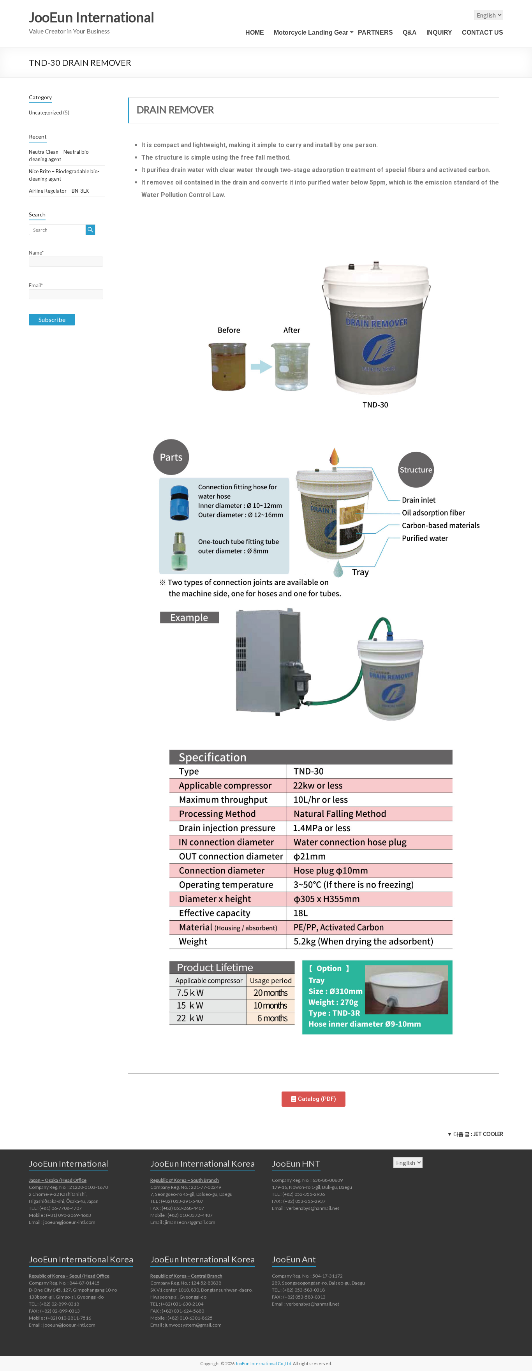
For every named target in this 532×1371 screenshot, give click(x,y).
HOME (254, 32)
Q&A (410, 32)
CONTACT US (482, 32)
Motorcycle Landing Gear (311, 32)
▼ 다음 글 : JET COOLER (475, 1134)
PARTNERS (375, 32)
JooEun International (91, 17)
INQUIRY (439, 32)
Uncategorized (45, 112)
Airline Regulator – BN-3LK (59, 191)
